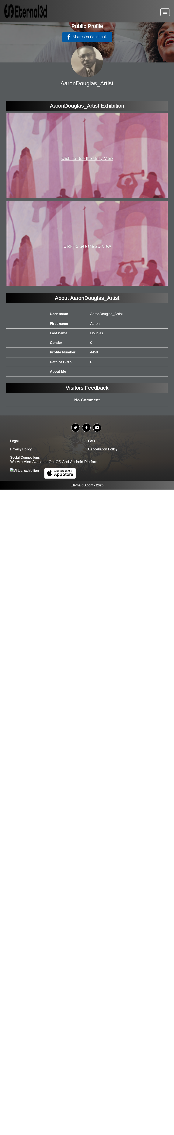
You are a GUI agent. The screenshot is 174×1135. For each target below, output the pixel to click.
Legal (14, 440)
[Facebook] (86, 428)
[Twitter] (75, 428)
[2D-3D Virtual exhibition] (30, 11)
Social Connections (25, 457)
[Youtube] (97, 428)
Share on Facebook (89, 37)
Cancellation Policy (102, 449)
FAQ (91, 440)
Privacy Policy (21, 449)
